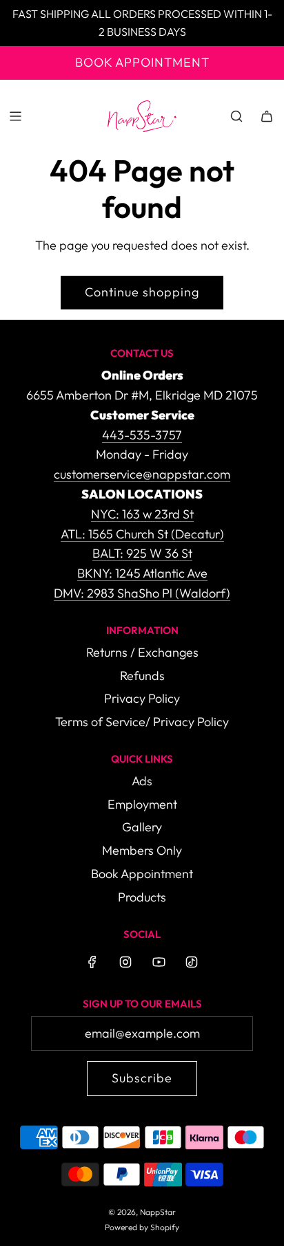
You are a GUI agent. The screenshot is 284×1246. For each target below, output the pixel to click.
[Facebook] (92, 962)
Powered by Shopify (142, 1227)
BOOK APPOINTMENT (142, 62)
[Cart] (267, 116)
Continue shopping (142, 292)
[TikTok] (191, 962)
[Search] (236, 116)
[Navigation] (15, 116)
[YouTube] (158, 962)
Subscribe (142, 1078)
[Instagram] (125, 962)
